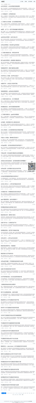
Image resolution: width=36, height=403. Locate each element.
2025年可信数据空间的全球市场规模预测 (11, 315)
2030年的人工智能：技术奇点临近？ (10, 75)
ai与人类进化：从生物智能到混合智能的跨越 (12, 130)
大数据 (26, 1)
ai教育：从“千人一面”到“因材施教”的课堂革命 (12, 29)
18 (13, 394)
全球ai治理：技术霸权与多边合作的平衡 (11, 168)
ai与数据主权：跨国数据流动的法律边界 (11, 191)
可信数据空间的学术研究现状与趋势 (10, 385)
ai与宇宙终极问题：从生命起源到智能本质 (11, 276)
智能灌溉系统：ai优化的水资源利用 (10, 91)
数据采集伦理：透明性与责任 (8, 215)
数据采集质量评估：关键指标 (8, 245)
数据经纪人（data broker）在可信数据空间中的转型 (14, 346)
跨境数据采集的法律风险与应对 (9, 207)
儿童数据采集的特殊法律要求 (8, 284)
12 (23, 393)
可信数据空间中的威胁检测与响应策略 (10, 323)
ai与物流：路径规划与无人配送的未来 (10, 122)
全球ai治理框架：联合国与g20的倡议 (10, 45)
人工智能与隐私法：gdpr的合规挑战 (10, 114)
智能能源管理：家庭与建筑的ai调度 (10, 68)
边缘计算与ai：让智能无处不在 (8, 222)
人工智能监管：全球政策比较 (8, 14)
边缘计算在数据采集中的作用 (8, 269)
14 (27, 393)
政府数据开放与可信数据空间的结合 (10, 377)
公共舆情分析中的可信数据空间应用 (10, 330)
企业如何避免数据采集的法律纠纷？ (10, 176)
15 (29, 393)
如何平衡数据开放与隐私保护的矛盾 (10, 369)
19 (15, 394)
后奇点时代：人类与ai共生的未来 (9, 238)
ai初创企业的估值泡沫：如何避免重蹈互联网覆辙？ (13, 160)
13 (25, 393)
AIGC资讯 (5, 4)
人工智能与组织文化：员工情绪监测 (10, 99)
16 (31, 393)
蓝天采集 (16, 402)
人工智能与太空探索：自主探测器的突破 (11, 21)
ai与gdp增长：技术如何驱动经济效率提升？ (12, 145)
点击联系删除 (30, 401)
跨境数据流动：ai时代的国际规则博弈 (10, 106)
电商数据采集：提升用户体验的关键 (10, 230)
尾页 (22, 394)
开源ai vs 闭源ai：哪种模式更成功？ (10, 137)
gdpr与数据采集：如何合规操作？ (9, 199)
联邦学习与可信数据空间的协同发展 (10, 307)
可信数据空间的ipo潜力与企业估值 (9, 338)
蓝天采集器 (30, 1)
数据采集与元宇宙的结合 (7, 253)
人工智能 (21, 1)
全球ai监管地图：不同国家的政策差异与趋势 (12, 261)
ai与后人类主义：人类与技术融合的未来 (11, 184)
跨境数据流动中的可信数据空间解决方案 (11, 361)
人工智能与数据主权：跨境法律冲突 (10, 52)
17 (33, 393)
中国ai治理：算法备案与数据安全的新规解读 (12, 153)
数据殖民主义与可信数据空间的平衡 (10, 300)
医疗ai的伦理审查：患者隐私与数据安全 (11, 60)
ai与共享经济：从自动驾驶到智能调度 (10, 6)
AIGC (1, 26)
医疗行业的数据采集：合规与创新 (9, 292)
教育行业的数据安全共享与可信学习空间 (11, 354)
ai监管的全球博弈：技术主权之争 (9, 37)
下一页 (20, 394)
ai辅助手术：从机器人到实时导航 (9, 83)
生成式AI (2, 11)
